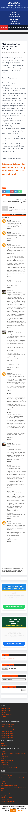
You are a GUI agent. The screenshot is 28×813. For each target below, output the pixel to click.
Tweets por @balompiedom (8, 658)
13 (2, 54)
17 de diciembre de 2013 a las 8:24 (14, 221)
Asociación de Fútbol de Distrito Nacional (10, 776)
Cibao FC (3, 781)
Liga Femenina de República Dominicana (10, 766)
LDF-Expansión (4, 764)
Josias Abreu (10, 443)
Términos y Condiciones (6, 714)
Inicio (14, 12)
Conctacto (3, 716)
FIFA (2, 790)
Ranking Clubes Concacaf (7, 795)
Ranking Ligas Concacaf (6, 797)
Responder (9, 228)
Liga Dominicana (14, 14)
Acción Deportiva (5, 774)
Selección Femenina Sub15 (7, 735)
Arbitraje (3, 751)
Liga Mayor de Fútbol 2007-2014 (9, 767)
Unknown (9, 244)
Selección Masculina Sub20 (7, 724)
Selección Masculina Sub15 (7, 728)
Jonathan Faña (4, 762)
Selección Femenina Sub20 (7, 731)
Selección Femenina (14, 23)
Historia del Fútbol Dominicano (8, 760)
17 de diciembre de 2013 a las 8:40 (14, 233)
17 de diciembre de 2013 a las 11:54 (15, 332)
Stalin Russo (10, 291)
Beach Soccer (4, 745)
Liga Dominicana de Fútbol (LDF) (8, 794)
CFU (2, 779)
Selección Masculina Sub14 (7, 729)
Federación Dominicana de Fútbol (9, 785)
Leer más (20, 810)
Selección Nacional (14, 16)
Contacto (14, 21)
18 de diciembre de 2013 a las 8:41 (14, 444)
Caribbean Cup (4, 756)
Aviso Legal (3, 712)
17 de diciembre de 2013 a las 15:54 (15, 395)
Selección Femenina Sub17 (7, 733)
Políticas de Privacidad (6, 710)
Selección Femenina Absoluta (8, 801)
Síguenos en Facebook (14, 643)
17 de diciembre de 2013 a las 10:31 (15, 245)
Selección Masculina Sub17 (7, 726)
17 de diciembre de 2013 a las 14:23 (15, 374)
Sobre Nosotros (14, 20)
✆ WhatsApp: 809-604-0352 (14, 606)
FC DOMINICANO (10, 373)
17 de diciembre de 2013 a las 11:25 (15, 281)
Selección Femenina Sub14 (7, 737)
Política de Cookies (5, 708)
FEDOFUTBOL (4, 758)
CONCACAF (3, 783)
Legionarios (14, 18)
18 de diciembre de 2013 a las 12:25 (15, 492)
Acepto (13, 810)
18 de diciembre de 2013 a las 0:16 (14, 414)
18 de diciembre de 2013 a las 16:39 (15, 523)
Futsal (2, 743)
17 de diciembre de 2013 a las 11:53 (15, 292)
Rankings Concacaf (5, 799)
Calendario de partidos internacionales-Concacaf (12, 777)
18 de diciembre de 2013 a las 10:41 (15, 466)
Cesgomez (9, 220)
